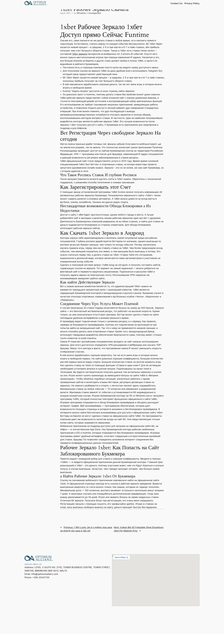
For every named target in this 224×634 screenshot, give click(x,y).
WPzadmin (81, 13)
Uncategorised (94, 13)
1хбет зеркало (79, 54)
